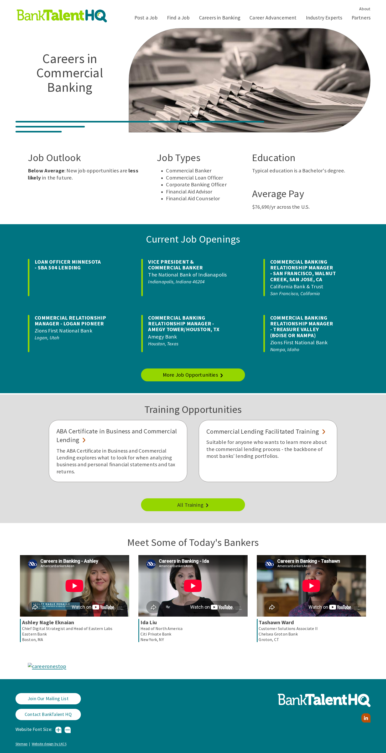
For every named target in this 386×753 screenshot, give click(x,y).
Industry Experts (324, 17)
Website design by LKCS (49, 744)
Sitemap (21, 744)
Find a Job (178, 17)
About (365, 8)
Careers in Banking (219, 17)
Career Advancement (272, 17)
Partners (361, 17)
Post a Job (146, 17)
